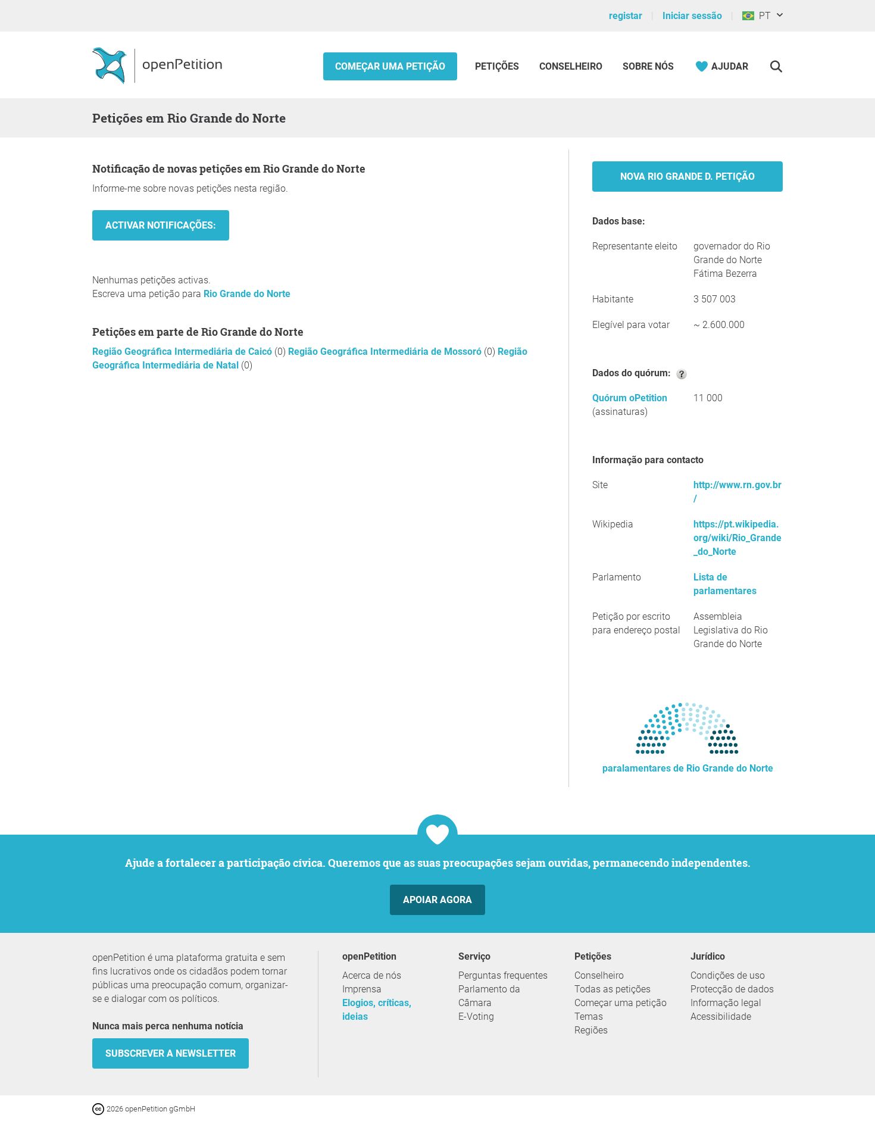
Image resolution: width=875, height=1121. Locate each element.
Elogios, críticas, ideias (376, 1009)
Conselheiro (570, 66)
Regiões (591, 1030)
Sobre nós (648, 66)
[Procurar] (775, 66)
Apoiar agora (437, 899)
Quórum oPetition (629, 398)
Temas (588, 1016)
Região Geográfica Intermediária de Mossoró (386, 351)
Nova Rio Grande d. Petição (687, 176)
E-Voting (476, 1016)
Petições (498, 66)
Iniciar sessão (692, 15)
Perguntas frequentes (503, 975)
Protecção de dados (732, 989)
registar (625, 15)
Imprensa (362, 989)
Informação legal (725, 1002)
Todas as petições (612, 989)
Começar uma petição (390, 66)
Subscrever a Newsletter (170, 1053)
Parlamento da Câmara (489, 995)
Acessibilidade (720, 1016)
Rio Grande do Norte (247, 293)
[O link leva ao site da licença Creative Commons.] (99, 1108)
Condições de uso (727, 975)
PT (762, 15)
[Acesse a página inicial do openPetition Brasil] (158, 65)
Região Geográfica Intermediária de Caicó (183, 351)
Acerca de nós (371, 975)
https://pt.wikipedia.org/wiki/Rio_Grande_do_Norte (737, 538)
